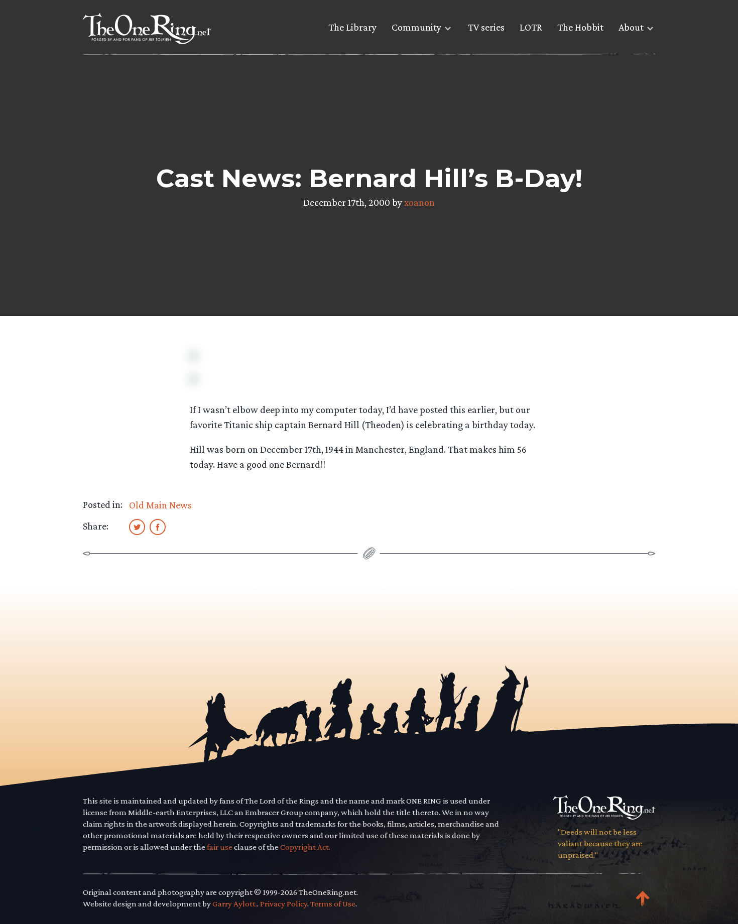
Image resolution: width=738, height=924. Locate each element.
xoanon (419, 202)
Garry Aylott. (234, 903)
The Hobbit (580, 27)
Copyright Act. (305, 847)
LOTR (531, 27)
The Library (352, 27)
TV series (486, 27)
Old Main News (160, 504)
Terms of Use (332, 903)
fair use (219, 847)
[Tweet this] (137, 526)
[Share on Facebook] (158, 526)
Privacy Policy (283, 903)
